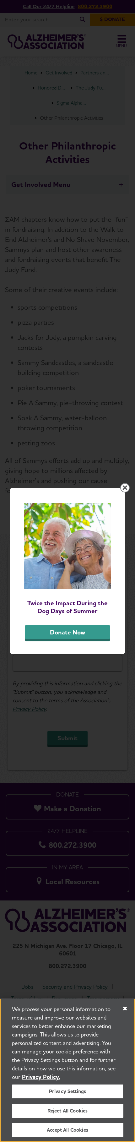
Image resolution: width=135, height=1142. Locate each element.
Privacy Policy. (41, 1077)
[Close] (125, 1008)
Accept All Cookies (67, 1130)
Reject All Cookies (67, 1111)
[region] (67, 1070)
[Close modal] (125, 487)
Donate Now (67, 632)
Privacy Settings (67, 1091)
